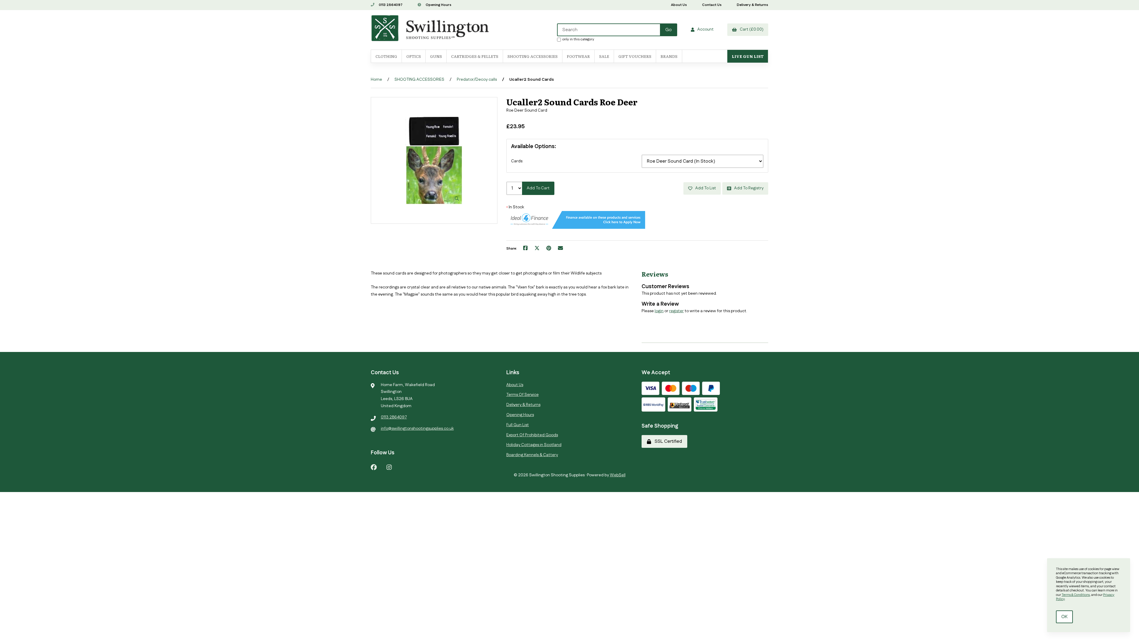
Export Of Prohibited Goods (532, 435)
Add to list (704, 188)
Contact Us (712, 4)
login (659, 311)
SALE (604, 56)
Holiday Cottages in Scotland (533, 445)
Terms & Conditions (1076, 595)
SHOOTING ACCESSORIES (419, 79)
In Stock (515, 207)
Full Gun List (517, 425)
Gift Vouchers (634, 56)
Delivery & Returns (752, 4)
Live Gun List (747, 56)
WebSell (618, 475)
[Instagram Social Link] (389, 467)
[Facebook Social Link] (374, 467)
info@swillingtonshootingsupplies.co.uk (417, 428)
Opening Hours (438, 4)
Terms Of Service (522, 395)
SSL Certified (667, 441)
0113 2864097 (390, 4)
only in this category (578, 39)
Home (376, 79)
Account (705, 29)
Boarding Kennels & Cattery (532, 455)
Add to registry (747, 188)
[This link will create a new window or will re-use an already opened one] (525, 248)
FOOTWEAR (578, 56)
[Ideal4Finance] (575, 228)
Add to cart (538, 188)
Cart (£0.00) (750, 29)
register (676, 311)
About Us (679, 4)
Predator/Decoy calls (477, 79)
